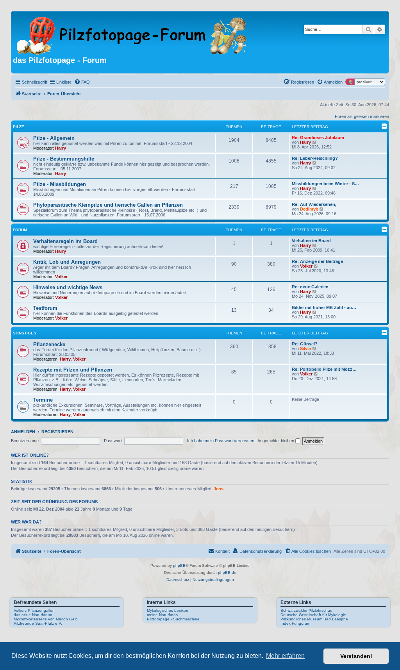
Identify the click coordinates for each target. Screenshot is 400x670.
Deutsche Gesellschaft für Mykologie (313, 615)
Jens (218, 488)
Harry (60, 148)
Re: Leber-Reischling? (315, 158)
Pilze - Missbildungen (59, 184)
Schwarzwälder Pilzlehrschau (306, 610)
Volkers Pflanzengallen (34, 610)
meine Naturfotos (162, 615)
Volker (61, 276)
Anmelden (23, 431)
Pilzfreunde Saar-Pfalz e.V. (38, 623)
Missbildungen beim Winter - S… (325, 183)
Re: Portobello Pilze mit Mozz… (324, 369)
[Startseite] (132, 34)
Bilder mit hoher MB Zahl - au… (324, 307)
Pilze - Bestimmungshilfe (63, 159)
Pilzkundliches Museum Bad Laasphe (314, 619)
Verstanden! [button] (356, 656)
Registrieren (57, 431)
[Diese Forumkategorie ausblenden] (384, 126)
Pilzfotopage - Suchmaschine (173, 619)
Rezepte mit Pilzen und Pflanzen (72, 370)
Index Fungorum (295, 623)
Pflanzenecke (49, 344)
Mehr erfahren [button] (285, 655)
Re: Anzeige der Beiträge (317, 261)
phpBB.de (227, 572)
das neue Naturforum (33, 615)
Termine (43, 400)
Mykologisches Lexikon (167, 610)
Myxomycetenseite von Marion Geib (46, 619)
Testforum (45, 308)
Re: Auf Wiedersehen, (314, 204)
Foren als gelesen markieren (362, 116)
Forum (20, 230)
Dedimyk (309, 209)
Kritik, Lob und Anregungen (67, 262)
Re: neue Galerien (310, 286)
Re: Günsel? (305, 343)
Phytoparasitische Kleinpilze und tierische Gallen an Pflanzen (108, 205)
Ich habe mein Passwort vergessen (220, 440)
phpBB (179, 565)
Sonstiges (24, 333)
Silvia (305, 348)
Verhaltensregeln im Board (65, 241)
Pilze (18, 127)
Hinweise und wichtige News (67, 287)
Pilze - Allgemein (54, 138)
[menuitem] (82, 82)
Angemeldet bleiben (276, 440)
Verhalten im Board (311, 240)
